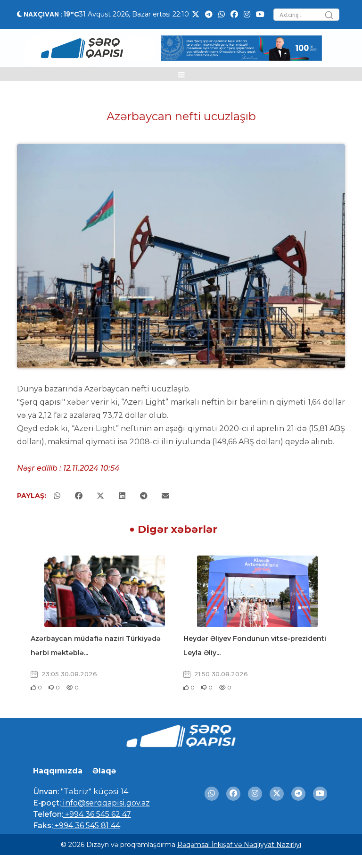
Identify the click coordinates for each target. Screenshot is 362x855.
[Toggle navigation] (181, 74)
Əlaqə (104, 770)
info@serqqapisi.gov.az (105, 802)
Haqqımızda (57, 770)
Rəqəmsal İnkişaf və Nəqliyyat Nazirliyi (239, 844)
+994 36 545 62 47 (97, 814)
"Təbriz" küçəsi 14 (93, 791)
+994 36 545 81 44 (86, 825)
